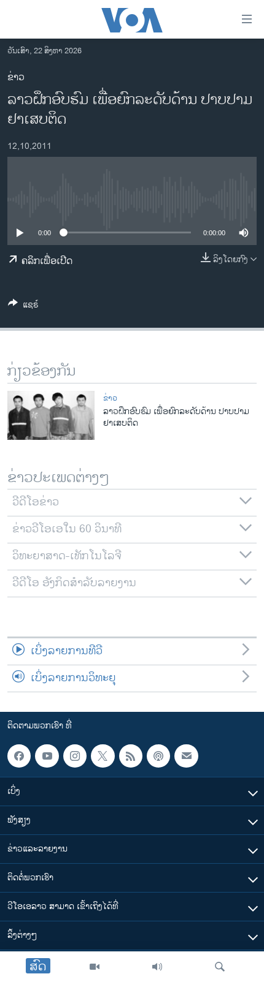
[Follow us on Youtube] (46, 756)
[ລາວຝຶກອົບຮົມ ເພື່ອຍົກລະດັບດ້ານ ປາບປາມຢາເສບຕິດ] (51, 415)
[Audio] (157, 966)
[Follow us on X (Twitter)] (102, 756)
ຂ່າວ (16, 77)
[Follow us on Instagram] (75, 756)
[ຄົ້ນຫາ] (219, 966)
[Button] (23, 306)
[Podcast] (158, 756)
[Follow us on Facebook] (19, 756)
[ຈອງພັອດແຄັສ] (186, 756)
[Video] (94, 966)
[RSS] (130, 756)
